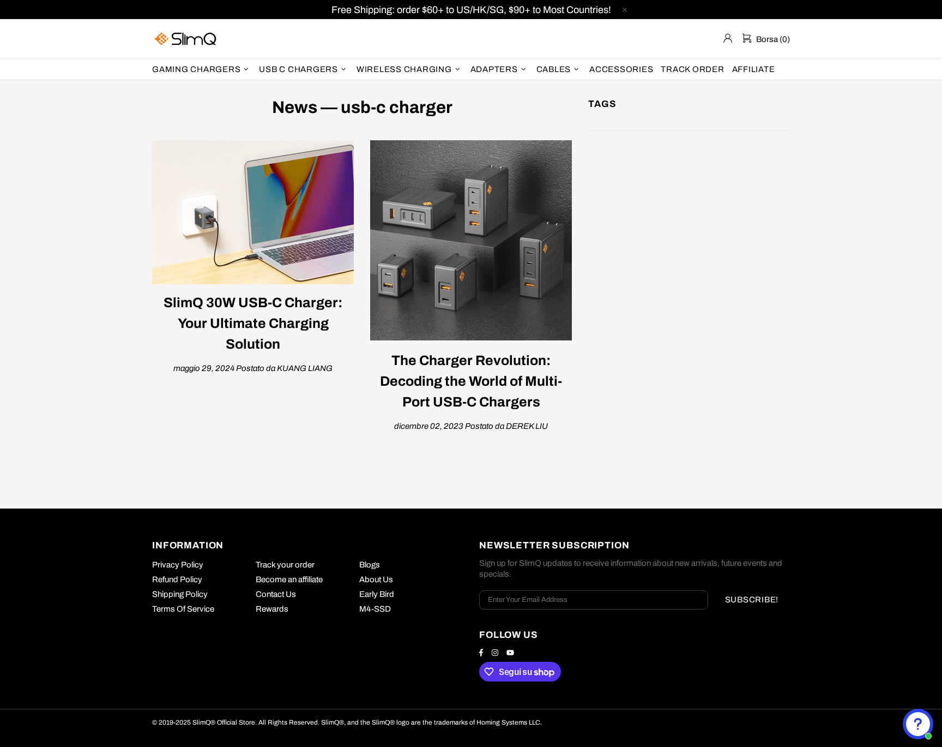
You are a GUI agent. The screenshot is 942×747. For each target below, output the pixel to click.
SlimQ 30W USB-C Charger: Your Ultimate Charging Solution (253, 323)
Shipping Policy (180, 594)
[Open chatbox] (918, 724)
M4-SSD (375, 609)
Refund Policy (177, 579)
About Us (376, 579)
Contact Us (276, 594)
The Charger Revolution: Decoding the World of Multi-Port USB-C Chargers (471, 381)
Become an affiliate (289, 579)
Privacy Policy (177, 564)
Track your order (285, 564)
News (294, 107)
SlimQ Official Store (187, 38)
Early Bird (376, 594)
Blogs (369, 564)
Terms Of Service (183, 609)
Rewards (272, 609)
